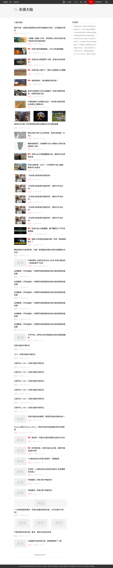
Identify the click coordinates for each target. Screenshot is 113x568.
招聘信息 (55, 566)
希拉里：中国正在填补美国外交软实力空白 (48, 438)
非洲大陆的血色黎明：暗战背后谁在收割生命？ (46, 416)
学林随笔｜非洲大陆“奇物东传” (40, 480)
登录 (91, 2)
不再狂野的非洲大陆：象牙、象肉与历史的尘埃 (32, 532)
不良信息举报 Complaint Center (76, 566)
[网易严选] (76, 2)
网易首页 (6, 2)
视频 (30, 53)
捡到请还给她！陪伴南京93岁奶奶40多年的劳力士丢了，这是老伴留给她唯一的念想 (86, 26)
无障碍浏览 (16, 2)
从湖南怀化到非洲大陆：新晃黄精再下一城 (44, 541)
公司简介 (45, 566)
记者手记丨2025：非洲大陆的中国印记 (29, 363)
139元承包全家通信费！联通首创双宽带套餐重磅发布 (86, 32)
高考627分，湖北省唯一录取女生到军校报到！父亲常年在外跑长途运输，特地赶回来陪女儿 (86, 41)
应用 (10, 2)
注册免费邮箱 (98, 2)
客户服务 (60, 566)
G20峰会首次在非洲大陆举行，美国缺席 (43, 459)
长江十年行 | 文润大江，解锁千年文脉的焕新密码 (86, 54)
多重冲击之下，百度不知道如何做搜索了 (85, 29)
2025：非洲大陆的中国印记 (24, 354)
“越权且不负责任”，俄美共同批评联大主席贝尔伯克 (86, 48)
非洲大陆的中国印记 (22, 345)
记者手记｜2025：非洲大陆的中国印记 (29, 408)
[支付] (81, 2)
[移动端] (64, 2)
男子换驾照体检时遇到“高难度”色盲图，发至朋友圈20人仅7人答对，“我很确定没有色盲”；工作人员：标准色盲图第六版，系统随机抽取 (86, 35)
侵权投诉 (92, 566)
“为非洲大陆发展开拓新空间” (39, 175)
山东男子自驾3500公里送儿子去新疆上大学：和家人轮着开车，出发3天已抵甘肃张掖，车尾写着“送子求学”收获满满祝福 (86, 38)
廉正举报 (87, 566)
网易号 (16, 33)
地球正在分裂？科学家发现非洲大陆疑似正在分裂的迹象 (36, 124)
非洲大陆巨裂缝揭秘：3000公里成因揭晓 (47, 49)
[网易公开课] (69, 2)
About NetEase (38, 566)
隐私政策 (65, 566)
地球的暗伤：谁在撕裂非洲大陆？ (45, 80)
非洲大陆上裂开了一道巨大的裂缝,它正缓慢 (49, 70)
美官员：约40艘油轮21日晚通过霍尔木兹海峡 (86, 44)
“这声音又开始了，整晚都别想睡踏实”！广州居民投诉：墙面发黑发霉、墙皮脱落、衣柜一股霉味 (86, 51)
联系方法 (50, 566)
